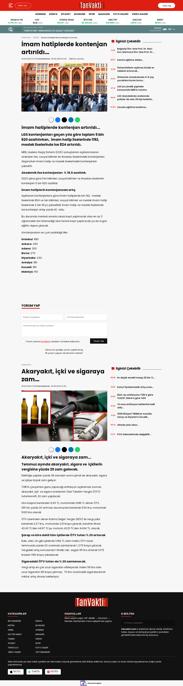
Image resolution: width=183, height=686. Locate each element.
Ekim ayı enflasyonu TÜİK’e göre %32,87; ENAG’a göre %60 (135, 396)
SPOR (92, 14)
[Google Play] (34, 672)
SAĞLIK (38, 638)
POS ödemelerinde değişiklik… (134, 434)
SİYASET (66, 14)
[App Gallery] (53, 672)
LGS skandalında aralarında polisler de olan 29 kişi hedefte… (135, 98)
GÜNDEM (40, 14)
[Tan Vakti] (91, 5)
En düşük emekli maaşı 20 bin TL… (136, 377)
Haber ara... (23, 5)
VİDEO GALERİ (140, 14)
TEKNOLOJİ (13, 647)
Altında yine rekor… (128, 424)
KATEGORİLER (17, 613)
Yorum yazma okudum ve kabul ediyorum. (53, 341)
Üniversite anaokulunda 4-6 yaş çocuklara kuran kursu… (135, 79)
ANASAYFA (26, 37)
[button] (16, 29)
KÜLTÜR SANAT (15, 634)
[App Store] (16, 672)
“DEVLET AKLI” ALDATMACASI (39, 30)
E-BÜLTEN (127, 613)
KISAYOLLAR (73, 613)
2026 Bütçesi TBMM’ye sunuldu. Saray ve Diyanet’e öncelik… (134, 415)
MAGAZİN (104, 14)
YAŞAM (11, 638)
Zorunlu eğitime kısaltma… (132, 107)
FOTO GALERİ (120, 14)
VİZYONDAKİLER (42, 652)
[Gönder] (172, 623)
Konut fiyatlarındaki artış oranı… (135, 387)
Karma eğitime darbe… (130, 59)
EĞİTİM (36, 37)
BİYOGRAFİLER (14, 621)
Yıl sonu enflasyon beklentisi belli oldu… (136, 406)
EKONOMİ (79, 14)
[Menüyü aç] (11, 5)
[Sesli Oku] (51, 119)
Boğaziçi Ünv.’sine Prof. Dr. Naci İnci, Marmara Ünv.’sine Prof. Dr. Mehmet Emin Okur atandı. (135, 50)
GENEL (11, 629)
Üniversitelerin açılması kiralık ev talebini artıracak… (135, 69)
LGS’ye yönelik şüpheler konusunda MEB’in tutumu (132, 88)
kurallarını (46, 341)
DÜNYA (53, 14)
